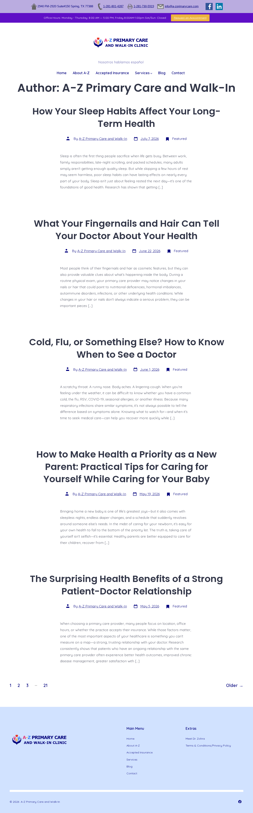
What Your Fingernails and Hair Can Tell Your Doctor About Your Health (126, 229)
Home (62, 73)
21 (45, 685)
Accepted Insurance (112, 73)
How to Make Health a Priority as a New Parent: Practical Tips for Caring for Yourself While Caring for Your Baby (126, 467)
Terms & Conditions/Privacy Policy (208, 745)
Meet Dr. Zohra (195, 738)
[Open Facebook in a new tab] (239, 801)
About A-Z (81, 73)
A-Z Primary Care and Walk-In (103, 138)
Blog (161, 73)
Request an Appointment (190, 18)
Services (142, 73)
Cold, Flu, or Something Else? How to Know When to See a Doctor (126, 348)
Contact (178, 73)
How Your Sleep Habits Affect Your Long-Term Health (126, 117)
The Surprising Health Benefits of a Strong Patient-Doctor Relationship (126, 585)
